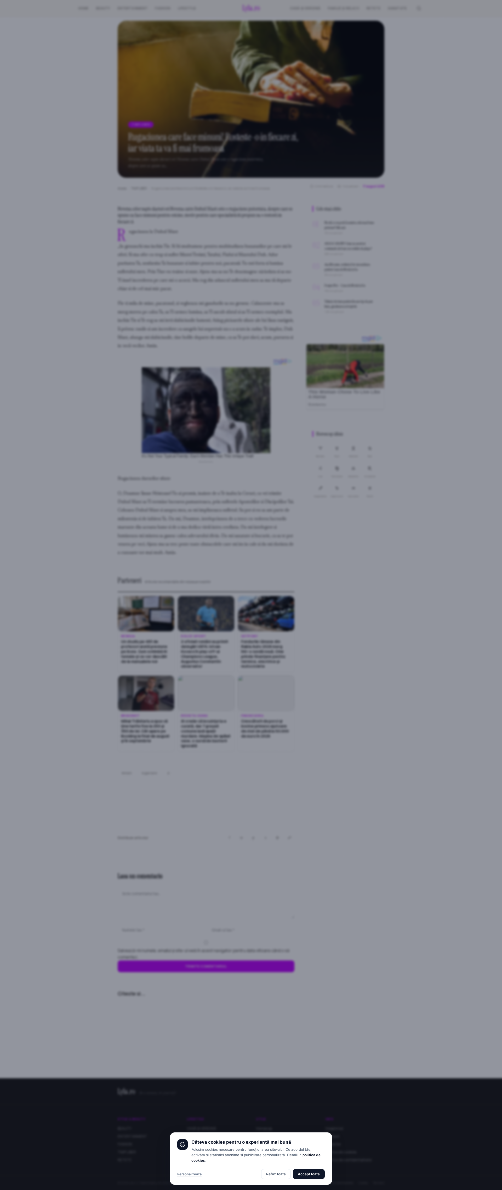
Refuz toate (276, 1174)
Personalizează (189, 1174)
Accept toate (309, 1174)
